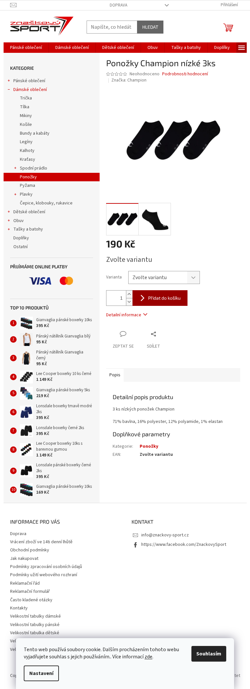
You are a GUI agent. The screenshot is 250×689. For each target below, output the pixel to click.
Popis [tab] (114, 375)
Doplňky (21, 238)
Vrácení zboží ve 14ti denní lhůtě (41, 542)
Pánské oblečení (29, 81)
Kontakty (19, 608)
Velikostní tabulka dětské (34, 633)
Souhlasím (208, 653)
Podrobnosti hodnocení (185, 74)
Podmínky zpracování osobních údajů (46, 566)
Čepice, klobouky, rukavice (46, 203)
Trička (26, 98)
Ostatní (20, 247)
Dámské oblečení (30, 89)
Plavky (26, 194)
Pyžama (27, 185)
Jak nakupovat (24, 558)
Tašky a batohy (28, 229)
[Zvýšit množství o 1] (129, 294)
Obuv (18, 220)
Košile (26, 124)
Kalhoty (27, 150)
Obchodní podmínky (29, 550)
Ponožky (28, 177)
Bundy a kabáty (34, 133)
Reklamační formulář (30, 591)
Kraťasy (27, 159)
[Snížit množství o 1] (129, 302)
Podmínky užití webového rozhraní (43, 575)
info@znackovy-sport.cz (165, 535)
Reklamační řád (25, 583)
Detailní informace (123, 315)
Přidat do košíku (164, 298)
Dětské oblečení (29, 212)
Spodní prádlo (33, 168)
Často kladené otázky (31, 600)
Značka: (128, 80)
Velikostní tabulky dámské (35, 616)
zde (148, 656)
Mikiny (26, 115)
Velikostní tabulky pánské (35, 625)
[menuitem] (26, 47)
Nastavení (41, 673)
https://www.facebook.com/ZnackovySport (183, 544)
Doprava (118, 5)
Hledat (150, 27)
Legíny (26, 142)
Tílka (24, 107)
